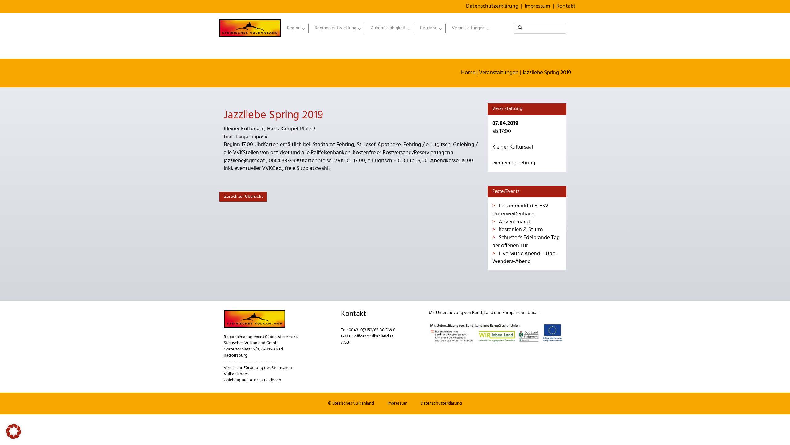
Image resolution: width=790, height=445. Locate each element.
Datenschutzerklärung (492, 6)
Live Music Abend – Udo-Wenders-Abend (524, 257)
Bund (477, 312)
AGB (345, 342)
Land (488, 312)
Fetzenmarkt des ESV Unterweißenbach (520, 209)
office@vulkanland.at (373, 336)
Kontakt (566, 6)
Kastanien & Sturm (520, 229)
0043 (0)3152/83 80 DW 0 (372, 330)
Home (468, 72)
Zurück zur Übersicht (243, 196)
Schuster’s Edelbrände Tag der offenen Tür (526, 241)
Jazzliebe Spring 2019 (546, 72)
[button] (13, 431)
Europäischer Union (520, 312)
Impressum (537, 6)
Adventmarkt (513, 222)
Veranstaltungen (498, 72)
